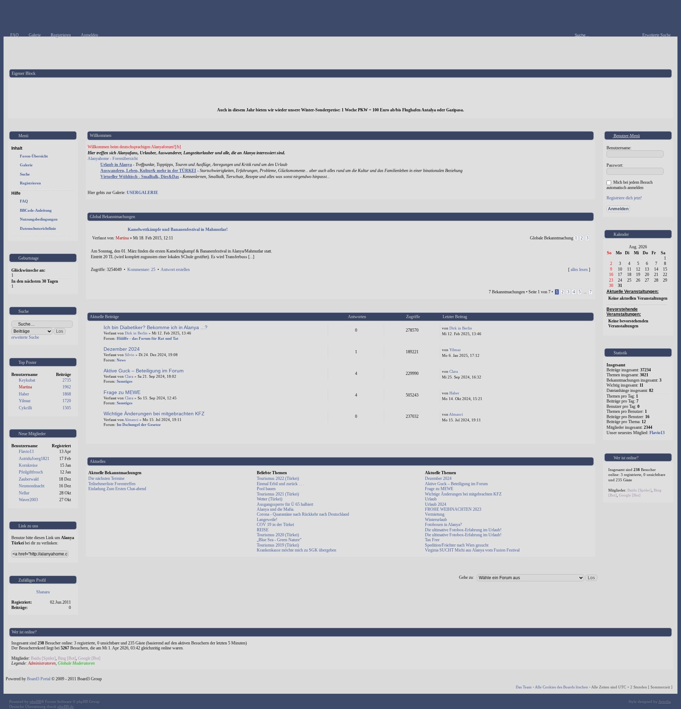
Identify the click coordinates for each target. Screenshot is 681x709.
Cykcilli (25, 407)
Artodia (664, 701)
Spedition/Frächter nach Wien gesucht (456, 545)
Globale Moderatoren (76, 663)
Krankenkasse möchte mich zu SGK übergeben (296, 550)
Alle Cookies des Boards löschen (561, 687)
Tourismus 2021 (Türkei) (278, 494)
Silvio (129, 355)
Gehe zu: (466, 577)
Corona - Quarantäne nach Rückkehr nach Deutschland (303, 514)
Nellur (24, 493)
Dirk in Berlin (136, 333)
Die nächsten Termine (106, 478)
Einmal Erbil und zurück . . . (280, 483)
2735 (66, 380)
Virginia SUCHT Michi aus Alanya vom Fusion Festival (472, 550)
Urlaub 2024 (435, 504)
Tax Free (432, 539)
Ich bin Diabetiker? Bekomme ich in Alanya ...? (155, 327)
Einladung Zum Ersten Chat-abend (117, 488)
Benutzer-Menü (626, 135)
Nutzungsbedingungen (38, 219)
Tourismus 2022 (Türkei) (278, 478)
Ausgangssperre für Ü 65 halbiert (285, 504)
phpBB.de (65, 706)
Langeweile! (267, 519)
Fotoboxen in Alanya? (443, 524)
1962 (66, 386)
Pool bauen (266, 488)
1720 (66, 400)
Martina (25, 386)
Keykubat (27, 380)
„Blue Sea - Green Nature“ (279, 539)
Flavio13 (26, 451)
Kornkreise (28, 465)
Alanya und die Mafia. (275, 509)
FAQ (24, 201)
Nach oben (588, 277)
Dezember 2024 (122, 349)
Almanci (131, 419)
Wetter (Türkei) (269, 499)
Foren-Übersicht (34, 156)
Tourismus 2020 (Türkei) (278, 534)
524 (585, 434)
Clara (129, 376)
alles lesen (579, 269)
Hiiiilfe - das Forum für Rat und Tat (147, 338)
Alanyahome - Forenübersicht (113, 158)
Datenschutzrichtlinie (38, 228)
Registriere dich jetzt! (624, 197)
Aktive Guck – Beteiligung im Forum (144, 370)
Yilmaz (25, 400)
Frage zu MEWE (122, 392)
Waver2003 (28, 499)
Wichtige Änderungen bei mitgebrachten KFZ (154, 413)
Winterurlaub (436, 519)
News (121, 360)
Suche (25, 174)
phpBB (35, 701)
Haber (24, 394)
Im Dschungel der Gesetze (139, 424)
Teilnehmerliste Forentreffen (111, 483)
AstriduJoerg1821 (34, 458)
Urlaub (431, 499)
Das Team (524, 687)
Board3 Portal (38, 678)
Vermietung (434, 514)
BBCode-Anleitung (36, 210)
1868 (66, 394)
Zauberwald (29, 479)
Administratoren (42, 663)
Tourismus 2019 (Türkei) (278, 545)
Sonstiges (124, 381)
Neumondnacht (31, 485)
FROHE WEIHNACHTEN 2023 (453, 509)
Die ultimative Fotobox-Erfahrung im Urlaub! (463, 529)
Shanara (43, 591)
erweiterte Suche (25, 337)
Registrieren (30, 183)
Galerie (26, 165)
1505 (66, 407)
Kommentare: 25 (141, 269)
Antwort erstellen (175, 269)
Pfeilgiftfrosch (31, 472)
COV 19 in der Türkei (275, 524)
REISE (262, 529)
